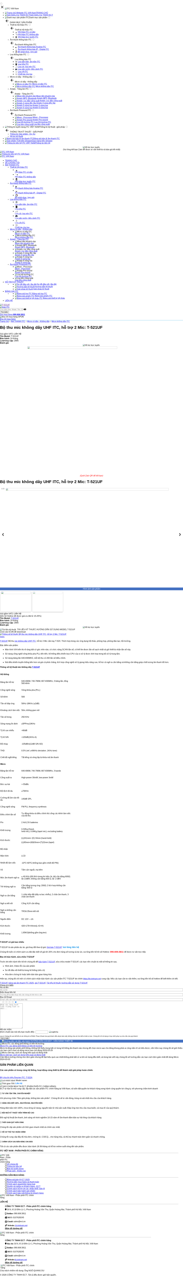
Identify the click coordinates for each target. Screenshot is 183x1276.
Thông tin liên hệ (42, 143)
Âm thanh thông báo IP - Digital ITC (33, 49)
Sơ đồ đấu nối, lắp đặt (46, 284)
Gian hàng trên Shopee (42, 141)
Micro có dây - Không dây (21, 77)
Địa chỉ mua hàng (8, 319)
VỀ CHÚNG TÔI (12, 163)
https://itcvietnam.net (92, 979)
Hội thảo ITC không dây (28, 34)
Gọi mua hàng (12, 314)
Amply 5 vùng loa (40, 105)
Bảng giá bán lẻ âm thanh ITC (46, 138)
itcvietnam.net (21, 1225)
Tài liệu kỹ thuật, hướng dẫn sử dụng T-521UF (67, 983)
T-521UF (15, 618)
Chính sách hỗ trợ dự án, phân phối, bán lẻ (26, 1189)
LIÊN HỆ (9, 300)
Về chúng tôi (12, 1164)
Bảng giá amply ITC (43, 296)
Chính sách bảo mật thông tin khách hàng (25, 1193)
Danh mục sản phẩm (38, 17)
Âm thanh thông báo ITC (20, 40)
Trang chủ (4, 321)
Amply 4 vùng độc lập (45, 103)
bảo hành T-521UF (46, 962)
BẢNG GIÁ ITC (11, 291)
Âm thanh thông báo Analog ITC (32, 47)
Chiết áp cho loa (25, 74)
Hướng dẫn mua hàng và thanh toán (23, 1182)
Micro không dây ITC (45, 86)
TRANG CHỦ (42, 13)
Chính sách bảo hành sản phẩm (21, 1191)
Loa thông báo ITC (18, 54)
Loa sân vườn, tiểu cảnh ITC (30, 69)
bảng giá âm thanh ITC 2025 (21, 983)
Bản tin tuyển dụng (15, 1169)
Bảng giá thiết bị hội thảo (54, 298)
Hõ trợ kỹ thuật (16, 136)
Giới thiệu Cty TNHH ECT (41, 15)
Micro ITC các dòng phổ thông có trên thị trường (21, 1046)
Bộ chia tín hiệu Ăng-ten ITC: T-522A (16, 1077)
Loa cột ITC (23, 72)
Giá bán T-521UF (54, 947)
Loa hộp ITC (23, 64)
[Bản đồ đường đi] (13, 1228)
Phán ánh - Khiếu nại (16, 1171)
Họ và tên (4, 987)
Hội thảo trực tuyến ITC (28, 37)
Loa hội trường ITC (42, 122)
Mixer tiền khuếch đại (45, 96)
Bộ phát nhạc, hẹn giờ (27, 52)
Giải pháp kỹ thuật (41, 289)
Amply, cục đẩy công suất (51, 101)
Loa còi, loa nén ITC (27, 67)
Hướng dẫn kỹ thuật (44, 287)
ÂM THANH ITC (12, 165)
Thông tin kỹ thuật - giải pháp (52, 127)
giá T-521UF (40, 983)
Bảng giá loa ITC (39, 294)
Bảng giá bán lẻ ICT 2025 (18, 1180)
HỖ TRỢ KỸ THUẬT (14, 282)
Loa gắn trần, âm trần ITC (29, 62)
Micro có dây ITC (39, 84)
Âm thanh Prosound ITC (20, 110)
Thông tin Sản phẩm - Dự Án (22, 134)
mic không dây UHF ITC (25, 641)
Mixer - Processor (40, 117)
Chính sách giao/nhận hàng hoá (21, 1184)
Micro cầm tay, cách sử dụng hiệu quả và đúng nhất (22, 1055)
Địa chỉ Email (6, 997)
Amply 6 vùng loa (40, 108)
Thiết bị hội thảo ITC (19, 25)
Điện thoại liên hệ (8, 992)
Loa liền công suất (41, 124)
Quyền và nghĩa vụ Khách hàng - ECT (23, 1186)
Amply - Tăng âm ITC (19, 89)
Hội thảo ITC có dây (26, 32)
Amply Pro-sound (40, 120)
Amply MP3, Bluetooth (47, 98)
